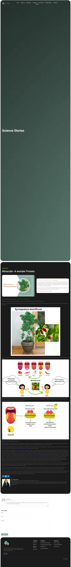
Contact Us (35, 549)
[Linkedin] (6, 553)
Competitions (43, 546)
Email (2, 516)
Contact (37, 4)
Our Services (41, 2)
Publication (29, 2)
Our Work (55, 2)
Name (2, 512)
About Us (23, 2)
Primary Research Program (45, 542)
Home (18, 2)
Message (2, 520)
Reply (48, 505)
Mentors (34, 544)
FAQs (51, 291)
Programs (35, 2)
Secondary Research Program (46, 544)
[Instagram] (4, 553)
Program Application (44, 548)
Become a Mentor (35, 547)
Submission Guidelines (58, 544)
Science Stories (48, 2)
